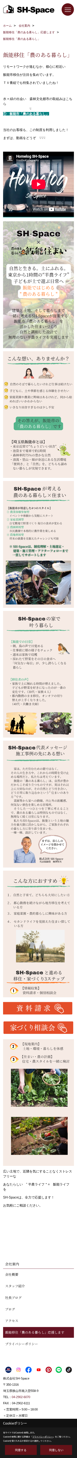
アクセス (11, 1320)
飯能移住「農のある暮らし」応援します (34, 1332)
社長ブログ (13, 1297)
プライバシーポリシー (21, 1343)
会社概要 (11, 1274)
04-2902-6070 (21, 1397)
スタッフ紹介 (15, 1286)
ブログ (10, 1309)
